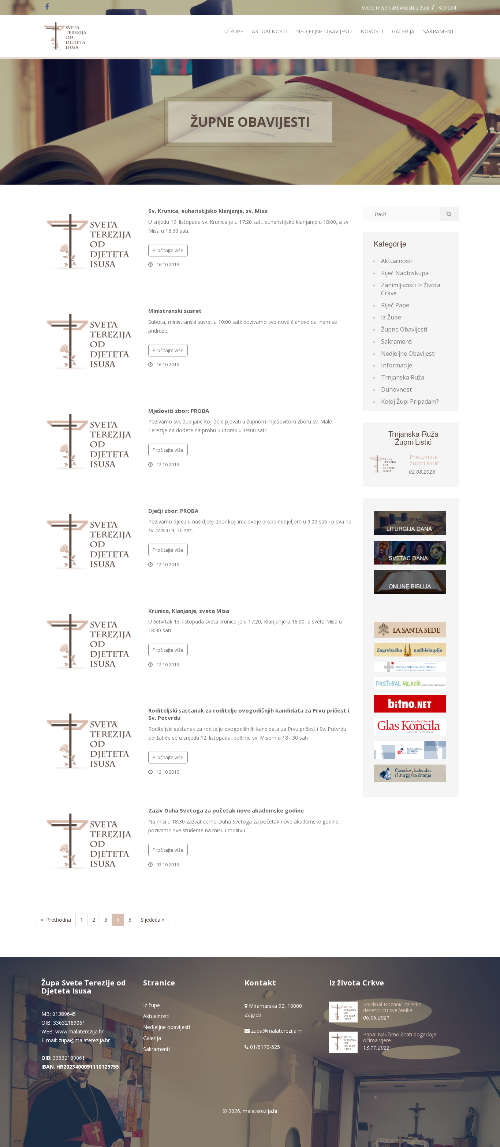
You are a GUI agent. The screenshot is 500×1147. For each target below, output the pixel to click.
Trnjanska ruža (402, 377)
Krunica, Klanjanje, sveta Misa (188, 610)
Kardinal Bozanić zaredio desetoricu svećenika (392, 1007)
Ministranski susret (175, 310)
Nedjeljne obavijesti (324, 31)
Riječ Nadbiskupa (405, 273)
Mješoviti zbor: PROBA (178, 410)
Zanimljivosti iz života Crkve (410, 289)
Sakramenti (439, 31)
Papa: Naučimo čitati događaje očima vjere (399, 1037)
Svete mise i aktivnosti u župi (395, 7)
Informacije (396, 365)
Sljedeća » (152, 919)
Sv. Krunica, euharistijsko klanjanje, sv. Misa (208, 210)
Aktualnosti (269, 31)
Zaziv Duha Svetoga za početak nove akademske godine (226, 810)
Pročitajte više (168, 250)
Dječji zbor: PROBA (173, 510)
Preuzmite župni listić (424, 460)
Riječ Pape (395, 305)
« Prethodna (56, 919)
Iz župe (233, 31)
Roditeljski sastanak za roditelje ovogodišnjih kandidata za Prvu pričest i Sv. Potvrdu (248, 714)
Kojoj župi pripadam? (410, 401)
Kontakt (447, 7)
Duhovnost (396, 389)
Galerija (403, 31)
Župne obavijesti (250, 122)
